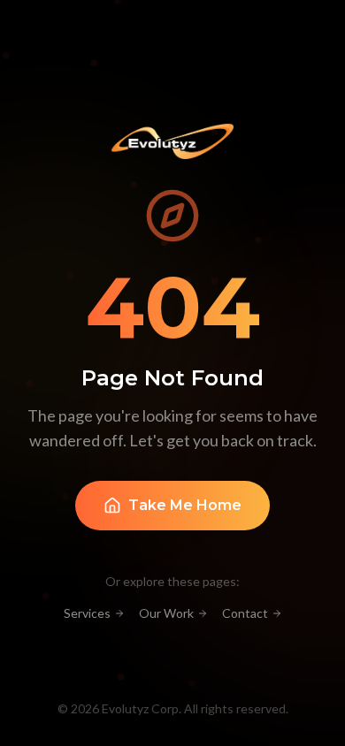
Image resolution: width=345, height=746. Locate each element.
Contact (245, 612)
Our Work (166, 612)
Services (87, 612)
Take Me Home (185, 505)
